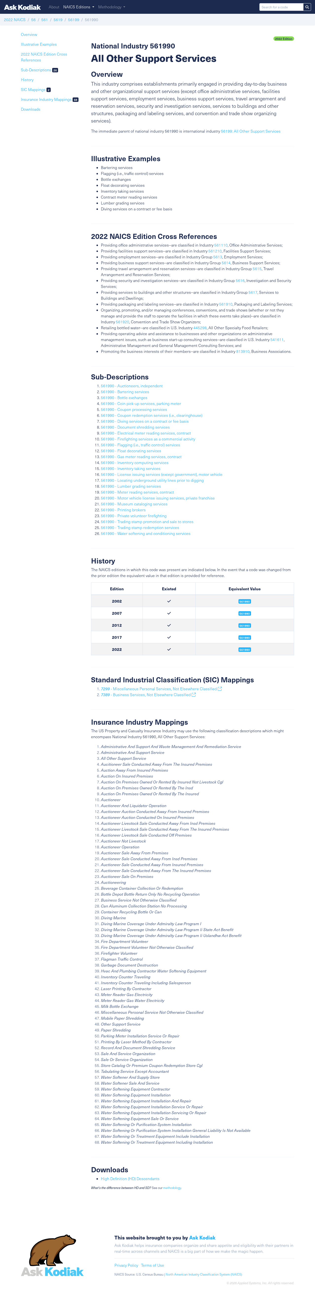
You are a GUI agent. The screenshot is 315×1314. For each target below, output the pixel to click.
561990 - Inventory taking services (130, 468)
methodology (172, 1188)
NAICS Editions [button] (77, 6)
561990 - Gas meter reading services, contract (141, 456)
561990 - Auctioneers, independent (132, 385)
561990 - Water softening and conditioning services (145, 533)
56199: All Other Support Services (251, 131)
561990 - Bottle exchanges (124, 397)
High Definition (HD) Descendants (130, 1178)
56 (33, 19)
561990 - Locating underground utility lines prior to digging (152, 480)
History (27, 79)
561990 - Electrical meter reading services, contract (146, 433)
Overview (29, 34)
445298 (200, 327)
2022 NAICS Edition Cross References (44, 57)
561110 (221, 245)
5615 (257, 268)
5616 (240, 280)
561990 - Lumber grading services (131, 486)
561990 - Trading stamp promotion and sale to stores (147, 521)
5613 (217, 256)
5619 (58, 19)
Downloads (30, 109)
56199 (73, 19)
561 (44, 19)
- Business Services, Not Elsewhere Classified (146, 694)
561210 (215, 250)
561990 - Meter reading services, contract (137, 492)
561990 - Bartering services (125, 391)
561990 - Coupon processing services (134, 409)
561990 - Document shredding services (135, 427)
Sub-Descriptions (39, 69)
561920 (122, 321)
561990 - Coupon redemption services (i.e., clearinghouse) (151, 415)
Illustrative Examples (39, 44)
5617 (253, 292)
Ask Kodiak (202, 1237)
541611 (277, 339)
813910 (243, 351)
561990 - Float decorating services (131, 450)
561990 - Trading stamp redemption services (140, 527)
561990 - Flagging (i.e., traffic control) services (140, 444)
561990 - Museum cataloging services (134, 503)
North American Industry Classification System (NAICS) (204, 1274)
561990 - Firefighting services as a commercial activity (148, 438)
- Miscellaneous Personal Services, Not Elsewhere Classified (159, 688)
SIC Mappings (35, 89)
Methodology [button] (110, 6)
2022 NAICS (15, 19)
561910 (226, 304)
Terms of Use (152, 1265)
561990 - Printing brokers (123, 509)
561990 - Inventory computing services (135, 462)
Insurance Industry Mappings (49, 99)
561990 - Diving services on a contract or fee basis (145, 421)
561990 (244, 625)
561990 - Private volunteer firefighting (134, 515)
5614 (226, 262)
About (54, 6)
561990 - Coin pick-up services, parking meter (141, 403)
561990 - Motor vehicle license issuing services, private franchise (158, 498)
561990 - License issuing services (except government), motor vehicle (161, 474)
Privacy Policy (126, 1265)
